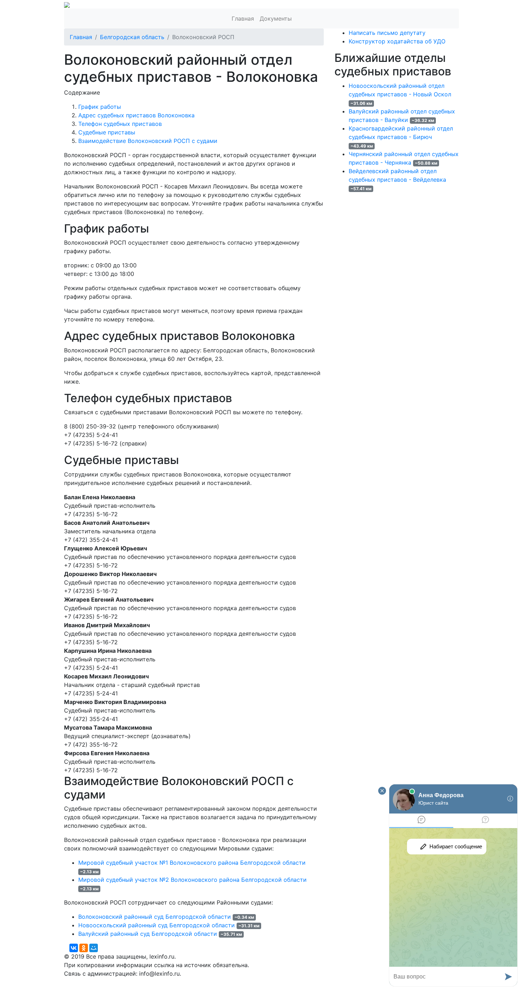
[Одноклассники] (83, 948)
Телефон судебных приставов (120, 123)
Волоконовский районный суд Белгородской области (154, 916)
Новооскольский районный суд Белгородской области (156, 925)
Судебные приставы (106, 132)
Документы (276, 18)
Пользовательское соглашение (236, 982)
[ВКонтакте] (73, 948)
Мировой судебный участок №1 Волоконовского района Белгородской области (192, 862)
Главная (243, 18)
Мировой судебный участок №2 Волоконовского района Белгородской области (192, 879)
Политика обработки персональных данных (125, 982)
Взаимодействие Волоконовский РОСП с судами (147, 140)
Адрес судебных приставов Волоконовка (136, 115)
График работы (99, 106)
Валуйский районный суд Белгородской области (147, 933)
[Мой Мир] (93, 948)
